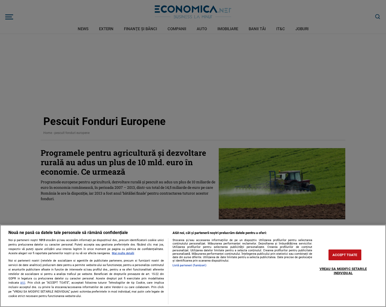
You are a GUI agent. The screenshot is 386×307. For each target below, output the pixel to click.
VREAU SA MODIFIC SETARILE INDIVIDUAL (343, 271)
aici (22, 282)
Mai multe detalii (123, 253)
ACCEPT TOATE (344, 255)
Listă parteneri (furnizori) (189, 265)
